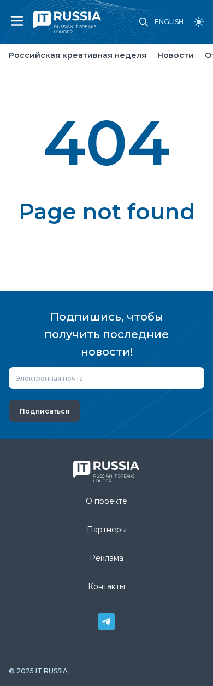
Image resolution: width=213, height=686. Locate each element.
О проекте (106, 501)
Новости (175, 55)
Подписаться (44, 411)
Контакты (106, 586)
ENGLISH (169, 22)
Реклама (106, 558)
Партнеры (107, 529)
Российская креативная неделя (77, 55)
